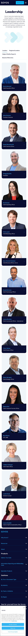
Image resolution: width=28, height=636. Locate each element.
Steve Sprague (7, 377)
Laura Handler (7, 523)
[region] (13, 621)
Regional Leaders (14, 50)
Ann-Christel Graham (9, 261)
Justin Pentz (6, 494)
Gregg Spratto (7, 173)
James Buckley (7, 319)
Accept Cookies (13, 624)
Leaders (4, 50)
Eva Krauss (6, 203)
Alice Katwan (7, 115)
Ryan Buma (6, 435)
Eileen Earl (6, 406)
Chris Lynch (6, 232)
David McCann (7, 290)
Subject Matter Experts (9, 54)
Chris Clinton (6, 348)
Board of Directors (7, 57)
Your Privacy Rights (13, 631)
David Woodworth (8, 144)
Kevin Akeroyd (7, 86)
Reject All (13, 628)
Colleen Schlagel (8, 464)
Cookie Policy (14, 620)
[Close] (24, 607)
